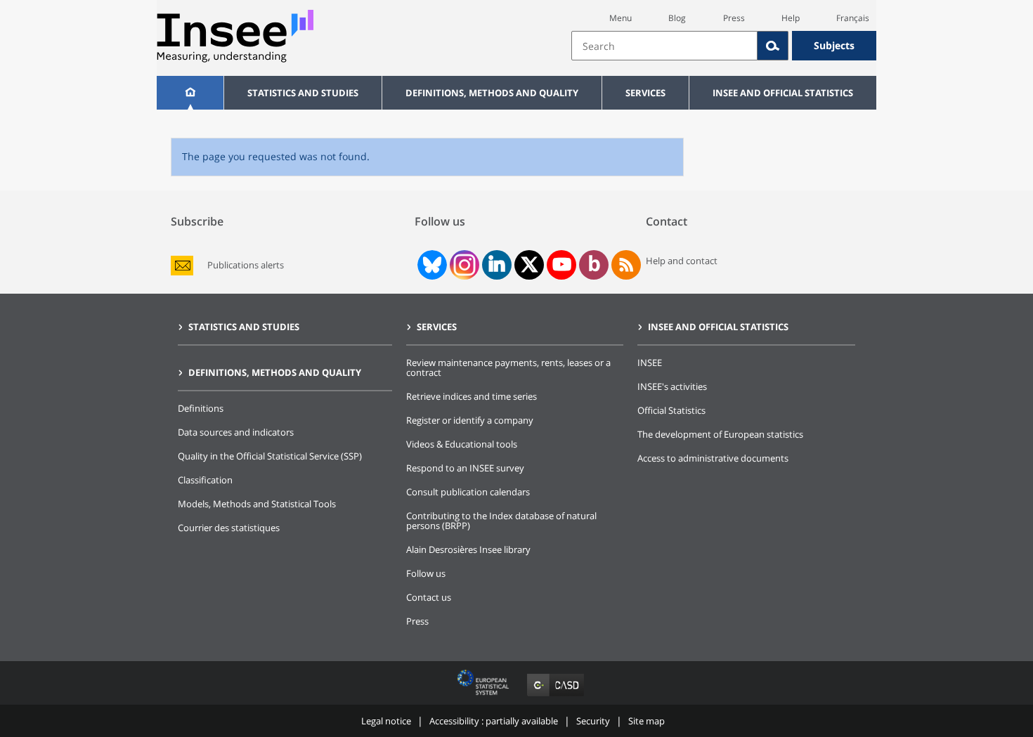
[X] (529, 264)
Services (645, 92)
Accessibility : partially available (493, 721)
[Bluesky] (431, 265)
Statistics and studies (302, 92)
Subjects (834, 45)
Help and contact (681, 260)
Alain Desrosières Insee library (468, 549)
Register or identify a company (469, 420)
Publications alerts (245, 265)
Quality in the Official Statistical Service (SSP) (270, 456)
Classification (205, 480)
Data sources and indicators (236, 432)
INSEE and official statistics (783, 92)
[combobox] (723, 45)
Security (593, 721)
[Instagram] (463, 265)
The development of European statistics (720, 434)
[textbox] (664, 45)
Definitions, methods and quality (491, 92)
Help (790, 18)
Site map (646, 721)
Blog (677, 18)
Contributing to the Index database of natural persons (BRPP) (501, 520)
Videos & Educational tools (461, 444)
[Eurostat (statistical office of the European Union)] (484, 696)
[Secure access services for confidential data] (555, 696)
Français (852, 18)
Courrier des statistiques (229, 527)
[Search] (773, 45)
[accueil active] (190, 93)
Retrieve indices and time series (471, 396)
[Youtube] (561, 264)
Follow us (426, 573)
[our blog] (594, 264)
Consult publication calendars (468, 491)
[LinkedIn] (496, 264)
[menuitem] (190, 93)
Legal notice (386, 721)
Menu (620, 18)
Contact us (428, 597)
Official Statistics (671, 410)
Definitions (200, 408)
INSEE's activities (672, 386)
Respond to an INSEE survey (465, 468)
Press (734, 18)
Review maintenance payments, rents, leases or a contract (508, 367)
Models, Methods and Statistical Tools (257, 503)
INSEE (649, 362)
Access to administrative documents (712, 458)
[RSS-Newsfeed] (626, 264)
